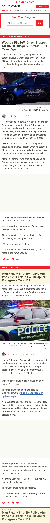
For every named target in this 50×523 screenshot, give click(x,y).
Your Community (21, 11)
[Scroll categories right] (48, 11)
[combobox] (20, 23)
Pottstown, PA (10, 267)
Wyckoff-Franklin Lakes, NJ (17, 36)
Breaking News (6, 11)
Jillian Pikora (12, 354)
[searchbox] (21, 23)
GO (39, 23)
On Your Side (36, 11)
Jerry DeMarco (13, 116)
